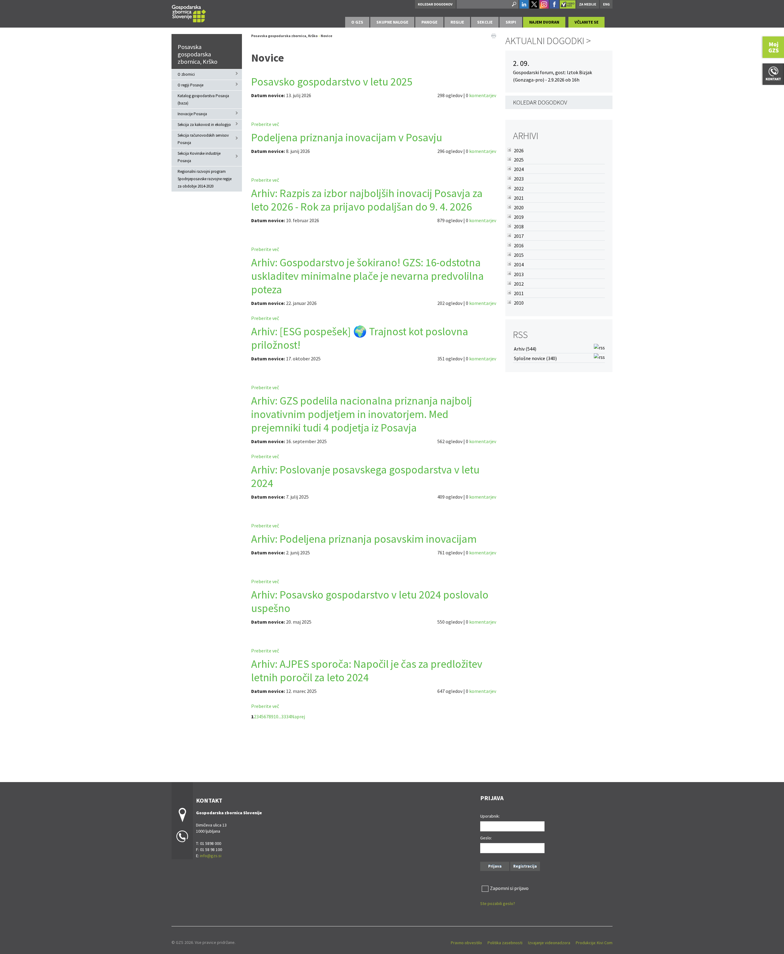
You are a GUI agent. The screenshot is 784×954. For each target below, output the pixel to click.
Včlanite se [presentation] (586, 22)
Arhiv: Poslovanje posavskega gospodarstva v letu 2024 (365, 476)
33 (283, 716)
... (279, 716)
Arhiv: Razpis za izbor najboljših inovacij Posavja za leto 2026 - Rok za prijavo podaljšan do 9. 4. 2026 (367, 200)
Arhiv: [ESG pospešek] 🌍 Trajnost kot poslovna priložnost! (359, 338)
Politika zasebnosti (505, 942)
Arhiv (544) (525, 349)
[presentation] (357, 22)
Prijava (495, 866)
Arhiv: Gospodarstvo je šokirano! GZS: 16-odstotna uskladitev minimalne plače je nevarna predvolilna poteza (367, 276)
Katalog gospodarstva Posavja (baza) (203, 99)
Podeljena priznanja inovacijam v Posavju (346, 137)
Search (513, 4)
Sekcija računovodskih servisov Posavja (203, 139)
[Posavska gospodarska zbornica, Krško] (189, 13)
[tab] (357, 22)
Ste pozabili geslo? (497, 903)
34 (288, 716)
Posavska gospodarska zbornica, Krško (197, 54)
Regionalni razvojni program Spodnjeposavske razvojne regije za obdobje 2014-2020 (205, 179)
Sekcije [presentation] (484, 22)
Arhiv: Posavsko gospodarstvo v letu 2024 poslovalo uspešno (369, 601)
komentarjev (482, 95)
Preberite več (265, 124)
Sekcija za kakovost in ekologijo (204, 124)
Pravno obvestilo (466, 942)
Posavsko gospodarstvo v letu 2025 (332, 82)
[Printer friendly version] (493, 35)
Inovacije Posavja (192, 113)
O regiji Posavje (190, 85)
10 (275, 716)
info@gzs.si (210, 855)
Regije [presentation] (457, 22)
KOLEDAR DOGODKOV (540, 102)
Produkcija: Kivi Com (594, 942)
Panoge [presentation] (429, 22)
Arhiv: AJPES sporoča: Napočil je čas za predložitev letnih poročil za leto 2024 (366, 670)
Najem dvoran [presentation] (544, 22)
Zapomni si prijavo (509, 888)
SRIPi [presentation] (511, 22)
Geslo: (486, 838)
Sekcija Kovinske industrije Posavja (199, 157)
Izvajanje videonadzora (549, 942)
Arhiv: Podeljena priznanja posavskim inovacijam (364, 539)
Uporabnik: (490, 816)
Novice (326, 35)
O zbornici (186, 74)
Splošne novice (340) (535, 358)
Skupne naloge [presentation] (392, 22)
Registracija (525, 866)
